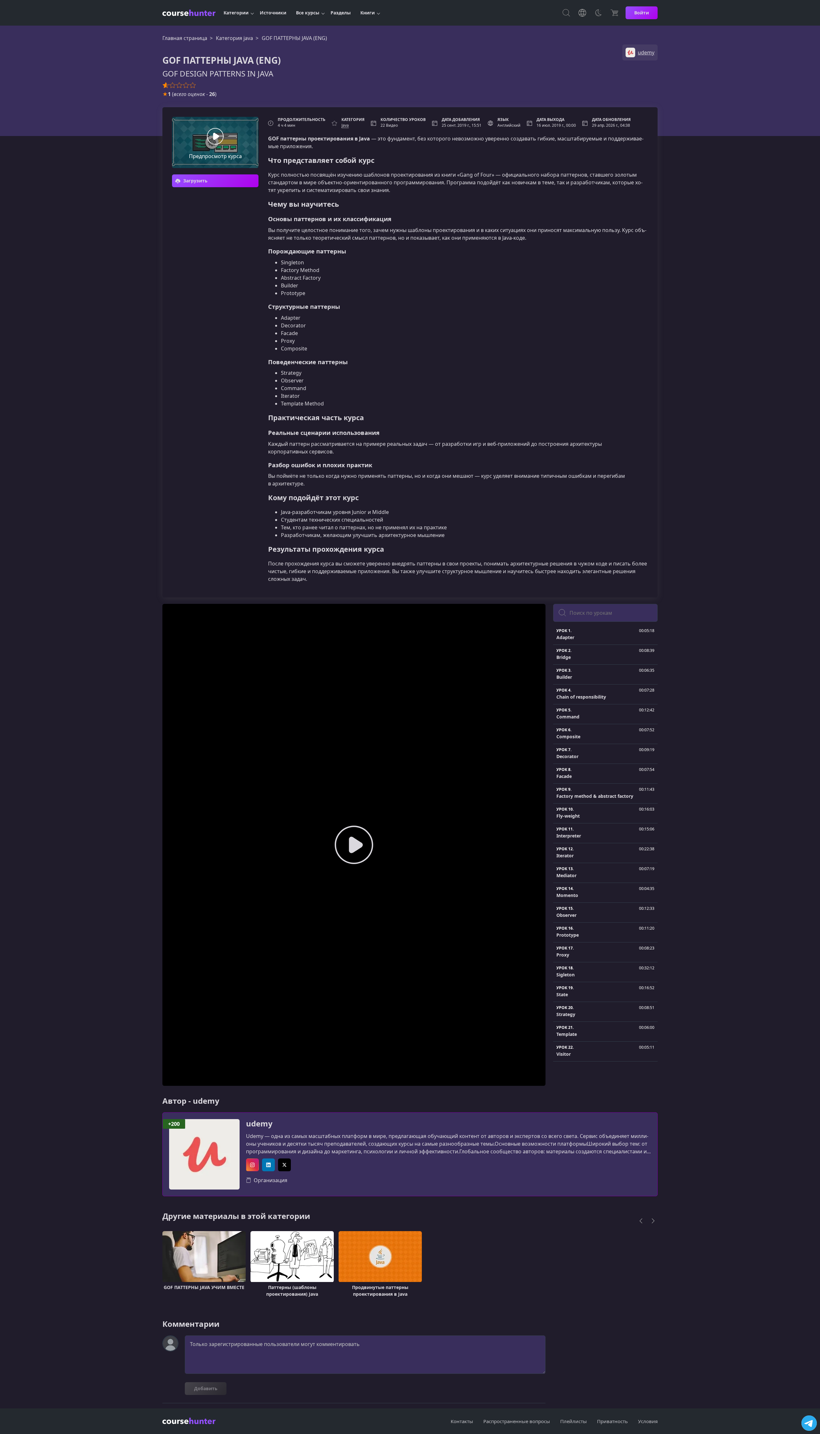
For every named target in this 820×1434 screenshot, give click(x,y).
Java (345, 125)
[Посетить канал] (809, 1423)
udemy (259, 1123)
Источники (273, 13)
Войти (641, 13)
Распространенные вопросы (516, 1421)
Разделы (341, 13)
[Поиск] (566, 13)
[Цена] (614, 13)
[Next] (653, 1220)
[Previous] (640, 1220)
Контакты (462, 1421)
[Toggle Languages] (582, 13)
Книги (367, 13)
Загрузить (195, 181)
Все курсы (307, 13)
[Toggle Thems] (598, 13)
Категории (236, 13)
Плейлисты (573, 1421)
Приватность (612, 1421)
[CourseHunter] (189, 12)
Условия (648, 1421)
